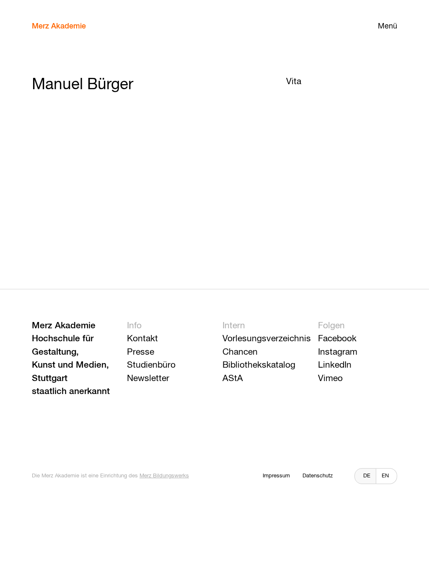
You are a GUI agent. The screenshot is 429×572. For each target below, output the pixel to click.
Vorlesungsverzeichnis (266, 339)
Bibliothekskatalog (258, 365)
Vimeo (330, 378)
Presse (140, 352)
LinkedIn (334, 365)
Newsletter (148, 378)
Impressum (276, 476)
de (366, 476)
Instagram (337, 352)
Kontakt (142, 339)
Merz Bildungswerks (164, 476)
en (385, 476)
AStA (232, 378)
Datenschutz (317, 476)
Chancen (240, 352)
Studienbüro (151, 365)
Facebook (337, 339)
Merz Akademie (59, 26)
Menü (387, 26)
